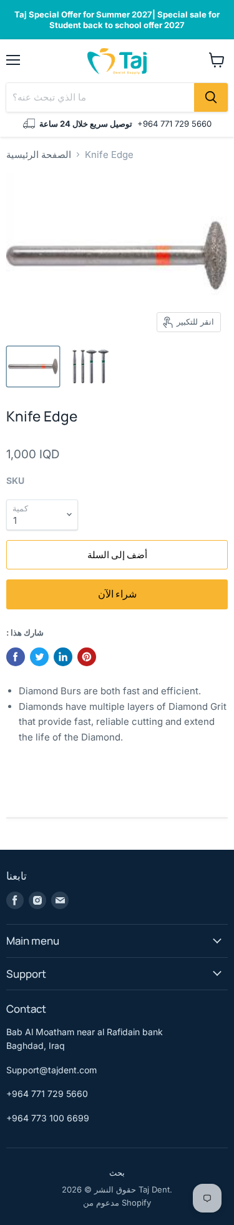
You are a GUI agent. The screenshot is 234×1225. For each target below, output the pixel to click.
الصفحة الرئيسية (38, 154)
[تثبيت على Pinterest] (86, 656)
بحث (117, 1173)
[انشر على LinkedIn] (63, 656)
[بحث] (211, 97)
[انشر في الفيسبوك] (15, 656)
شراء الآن (117, 594)
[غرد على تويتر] (39, 656)
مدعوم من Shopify (117, 1203)
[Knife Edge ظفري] (33, 366)
